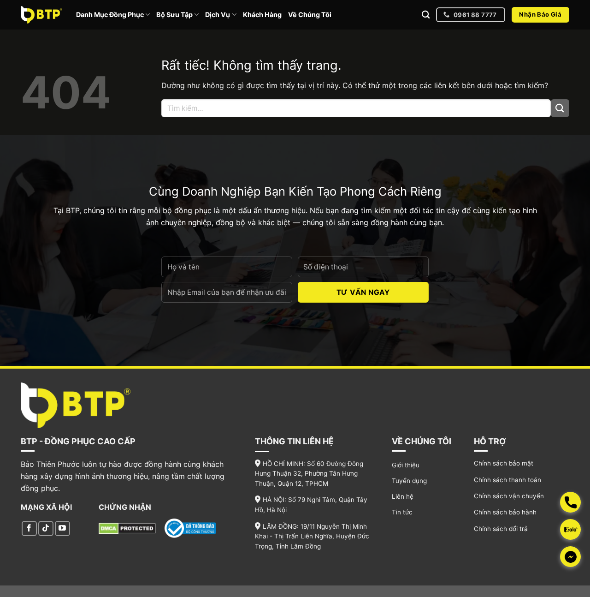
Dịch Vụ (217, 14)
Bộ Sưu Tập (174, 14)
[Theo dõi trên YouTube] (62, 528)
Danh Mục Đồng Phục (110, 14)
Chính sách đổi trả (501, 528)
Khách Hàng (262, 14)
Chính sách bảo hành (505, 512)
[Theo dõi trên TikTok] (45, 528)
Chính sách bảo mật (503, 463)
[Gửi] (560, 108)
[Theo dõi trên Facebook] (29, 528)
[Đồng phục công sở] (41, 14)
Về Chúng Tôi (309, 14)
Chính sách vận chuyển (509, 496)
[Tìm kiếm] (426, 15)
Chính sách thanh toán (507, 480)
